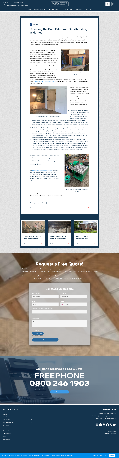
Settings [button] (95, 455)
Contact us (6, 439)
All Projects (6, 419)
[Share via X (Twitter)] (34, 203)
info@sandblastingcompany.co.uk (17, 5)
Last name (63, 293)
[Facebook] (107, 424)
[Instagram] (104, 424)
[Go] (107, 4)
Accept (112, 455)
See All (96, 217)
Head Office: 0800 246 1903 (107, 413)
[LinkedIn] (97, 424)
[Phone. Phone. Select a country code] (63, 304)
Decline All (103, 455)
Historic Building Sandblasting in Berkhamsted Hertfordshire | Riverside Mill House (85, 237)
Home (5, 414)
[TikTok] (111, 424)
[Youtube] (114, 424)
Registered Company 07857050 (106, 418)
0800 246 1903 (59, 383)
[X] (100, 424)
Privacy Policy (69, 455)
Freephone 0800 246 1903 (15, 3)
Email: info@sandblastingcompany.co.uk (104, 416)
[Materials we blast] (31, 422)
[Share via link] (42, 203)
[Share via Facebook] (30, 203)
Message (35, 318)
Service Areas (7, 431)
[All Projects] (31, 419)
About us (6, 425)
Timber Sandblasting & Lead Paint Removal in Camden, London (58, 237)
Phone (62, 301)
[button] (113, 4)
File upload (35, 330)
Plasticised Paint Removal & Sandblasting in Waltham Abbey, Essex (33, 237)
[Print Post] (46, 203)
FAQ (4, 436)
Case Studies (7, 428)
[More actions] (88, 25)
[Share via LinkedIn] (38, 203)
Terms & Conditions (110, 433)
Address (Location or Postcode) (42, 308)
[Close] (117, 455)
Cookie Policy (112, 431)
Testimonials (7, 433)
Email (34, 301)
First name (36, 293)
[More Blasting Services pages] (46, 9)
